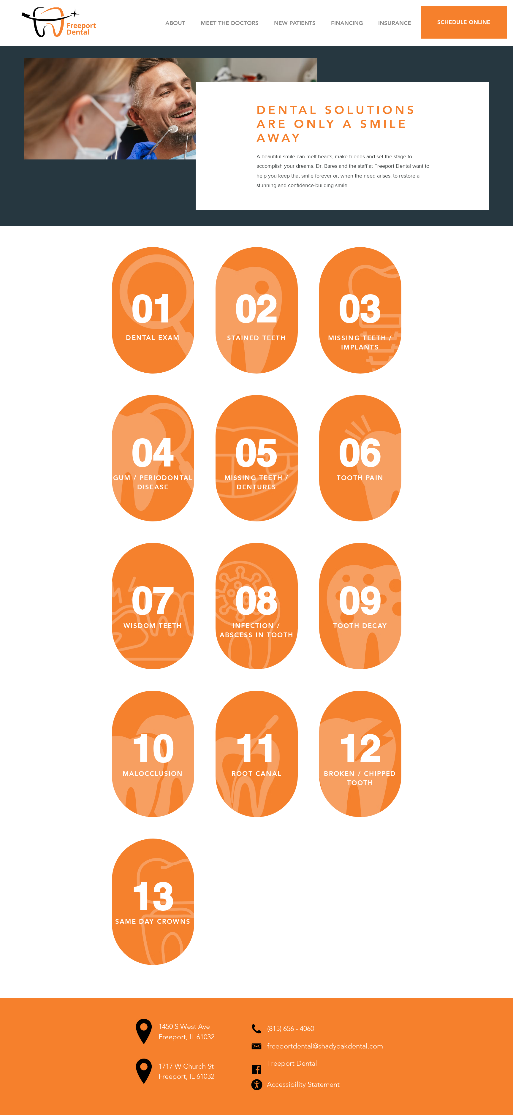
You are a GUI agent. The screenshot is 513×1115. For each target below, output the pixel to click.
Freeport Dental (292, 1063)
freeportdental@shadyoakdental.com (325, 1046)
